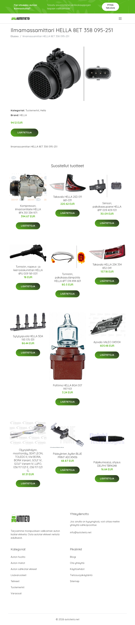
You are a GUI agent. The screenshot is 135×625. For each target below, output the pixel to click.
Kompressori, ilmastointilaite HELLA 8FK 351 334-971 (28, 209)
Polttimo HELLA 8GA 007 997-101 (67, 387)
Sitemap (74, 581)
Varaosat (16, 593)
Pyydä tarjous (110, 6)
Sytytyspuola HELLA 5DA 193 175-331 (28, 338)
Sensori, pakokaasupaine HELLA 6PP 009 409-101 (107, 207)
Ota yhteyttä (77, 563)
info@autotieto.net (80, 532)
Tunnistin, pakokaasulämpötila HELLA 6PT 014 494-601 (67, 277)
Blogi (73, 556)
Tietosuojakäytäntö (81, 575)
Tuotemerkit (32, 110)
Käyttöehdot (77, 569)
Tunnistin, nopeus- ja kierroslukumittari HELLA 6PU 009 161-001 (28, 270)
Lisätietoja (24, 132)
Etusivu (15, 36)
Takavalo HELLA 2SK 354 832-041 (107, 266)
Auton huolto (18, 556)
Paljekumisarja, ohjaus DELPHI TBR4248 (107, 464)
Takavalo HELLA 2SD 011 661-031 (67, 198)
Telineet (15, 581)
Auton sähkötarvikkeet (24, 569)
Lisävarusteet (18, 575)
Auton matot (18, 563)
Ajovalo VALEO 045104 (107, 342)
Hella (43, 110)
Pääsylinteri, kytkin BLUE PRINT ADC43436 (67, 455)
